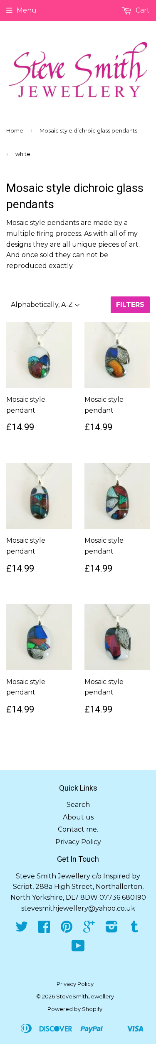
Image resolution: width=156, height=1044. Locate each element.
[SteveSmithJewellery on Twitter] (21, 929)
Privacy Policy (78, 842)
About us (78, 817)
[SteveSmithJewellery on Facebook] (44, 929)
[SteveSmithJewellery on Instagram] (111, 929)
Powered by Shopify (74, 1009)
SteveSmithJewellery (85, 996)
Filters (130, 305)
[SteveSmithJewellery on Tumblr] (134, 929)
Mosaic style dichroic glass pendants (88, 130)
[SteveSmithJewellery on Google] (89, 929)
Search (78, 805)
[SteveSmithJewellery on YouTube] (78, 948)
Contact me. (78, 829)
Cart (142, 10)
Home (14, 130)
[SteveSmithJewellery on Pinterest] (66, 929)
